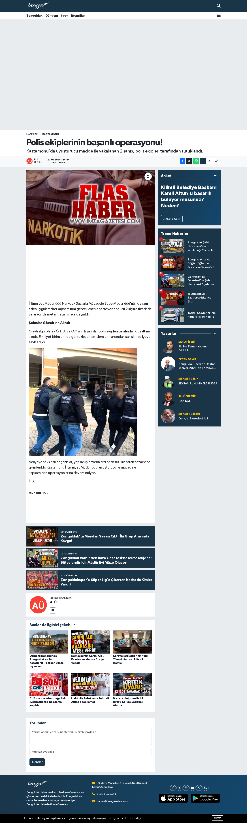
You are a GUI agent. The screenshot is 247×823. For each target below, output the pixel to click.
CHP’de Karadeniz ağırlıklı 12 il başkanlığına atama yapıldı (47, 702)
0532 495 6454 (106, 794)
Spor (64, 15)
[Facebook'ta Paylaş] (182, 161)
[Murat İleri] (168, 346)
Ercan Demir (187, 359)
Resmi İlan (78, 15)
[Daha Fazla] (203, 161)
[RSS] (205, 788)
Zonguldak (34, 15)
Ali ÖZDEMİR (187, 396)
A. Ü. (54, 602)
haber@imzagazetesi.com (112, 801)
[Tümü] (216, 175)
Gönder (37, 762)
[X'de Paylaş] (189, 161)
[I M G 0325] (83, 402)
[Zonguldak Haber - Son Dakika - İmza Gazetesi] (40, 6)
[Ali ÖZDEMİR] (168, 398)
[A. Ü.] (38, 604)
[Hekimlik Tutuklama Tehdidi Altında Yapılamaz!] (90, 684)
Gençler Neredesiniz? (193, 418)
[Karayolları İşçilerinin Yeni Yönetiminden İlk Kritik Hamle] (132, 641)
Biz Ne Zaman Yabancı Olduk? (193, 348)
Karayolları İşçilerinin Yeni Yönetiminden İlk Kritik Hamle (130, 659)
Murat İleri (186, 342)
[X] (179, 788)
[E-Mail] (53, 610)
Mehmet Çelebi (189, 413)
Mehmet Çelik (188, 378)
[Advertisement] (123, 48)
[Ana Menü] (219, 16)
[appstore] (173, 798)
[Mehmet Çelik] (168, 381)
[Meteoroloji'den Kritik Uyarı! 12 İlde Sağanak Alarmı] (132, 684)
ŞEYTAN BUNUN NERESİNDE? (197, 383)
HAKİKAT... (185, 401)
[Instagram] (186, 788)
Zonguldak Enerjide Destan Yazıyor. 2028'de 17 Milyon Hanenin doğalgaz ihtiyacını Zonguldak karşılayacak (197, 366)
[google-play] (205, 798)
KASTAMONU (50, 134)
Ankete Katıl (171, 218)
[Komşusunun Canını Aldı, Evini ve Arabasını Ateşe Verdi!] (90, 641)
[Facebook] (173, 788)
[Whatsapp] (199, 788)
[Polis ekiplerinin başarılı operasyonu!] (90, 207)
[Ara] (219, 5)
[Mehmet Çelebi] (168, 416)
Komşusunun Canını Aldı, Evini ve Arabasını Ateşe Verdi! (87, 659)
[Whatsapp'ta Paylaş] (196, 161)
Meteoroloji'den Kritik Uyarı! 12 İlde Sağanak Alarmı (128, 702)
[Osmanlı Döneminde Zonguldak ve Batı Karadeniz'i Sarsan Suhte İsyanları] (48, 641)
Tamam (217, 818)
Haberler (32, 134)
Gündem (51, 15)
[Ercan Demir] (168, 363)
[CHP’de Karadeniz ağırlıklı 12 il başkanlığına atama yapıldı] (48, 684)
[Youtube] (192, 788)
